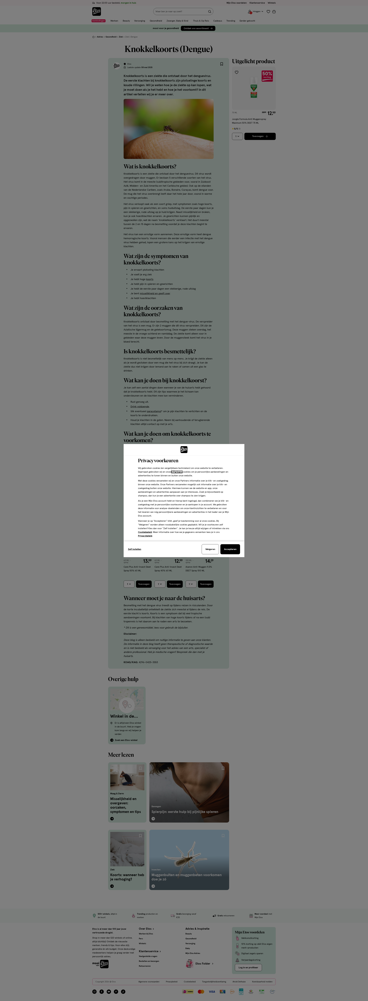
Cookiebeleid (145, 532)
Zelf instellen (134, 549)
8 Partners (176, 472)
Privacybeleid (145, 536)
